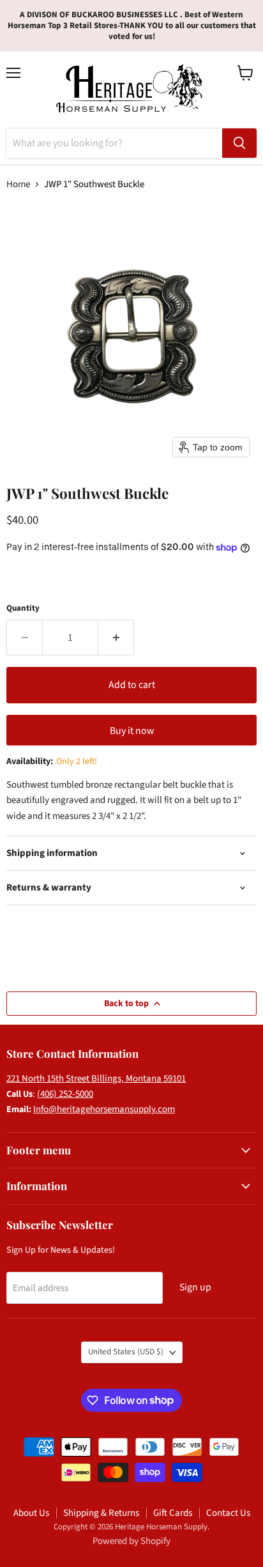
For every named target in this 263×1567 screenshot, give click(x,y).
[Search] (239, 143)
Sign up (195, 1287)
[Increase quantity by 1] (116, 637)
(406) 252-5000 (65, 1094)
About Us (31, 1513)
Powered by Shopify (131, 1541)
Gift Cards (172, 1513)
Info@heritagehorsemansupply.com (104, 1109)
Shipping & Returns (101, 1513)
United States (125, 1351)
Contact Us (228, 1513)
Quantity (23, 608)
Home (18, 184)
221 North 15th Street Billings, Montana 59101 (96, 1078)
